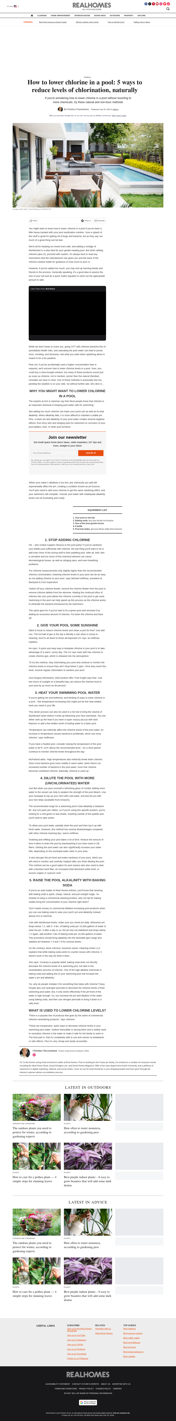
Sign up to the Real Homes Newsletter (79, 1330)
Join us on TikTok (75, 1345)
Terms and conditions (66, 1389)
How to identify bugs (116, 22)
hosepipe (38, 796)
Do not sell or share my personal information (88, 1393)
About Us (105, 1384)
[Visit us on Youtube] (157, 3)
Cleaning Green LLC (89, 948)
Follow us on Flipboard (77, 1358)
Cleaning (42, 15)
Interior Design (82, 15)
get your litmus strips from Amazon (106, 529)
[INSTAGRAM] (35, 1055)
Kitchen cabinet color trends (87, 22)
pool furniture (63, 427)
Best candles (129, 1356)
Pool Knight (80, 678)
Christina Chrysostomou (78, 109)
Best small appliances (133, 1352)
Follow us (87, 221)
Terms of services (62, 460)
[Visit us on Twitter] (149, 3)
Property (128, 15)
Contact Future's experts (85, 1384)
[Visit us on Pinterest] (153, 3)
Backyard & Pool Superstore (43, 582)
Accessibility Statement (58, 1384)
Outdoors (115, 15)
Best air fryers (129, 1347)
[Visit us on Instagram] (160, 3)
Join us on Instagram (76, 1340)
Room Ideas (100, 15)
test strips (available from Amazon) (51, 800)
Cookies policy (103, 1389)
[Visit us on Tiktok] (168, 3)
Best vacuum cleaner (133, 1333)
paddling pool (78, 552)
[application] (67, 313)
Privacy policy (86, 1389)
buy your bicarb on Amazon (101, 520)
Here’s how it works (119, 116)
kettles (54, 723)
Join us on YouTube (76, 1335)
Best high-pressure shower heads (53, 22)
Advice (115, 109)
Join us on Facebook (76, 1354)
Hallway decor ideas (142, 22)
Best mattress (129, 1329)
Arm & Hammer (52, 401)
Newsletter (101, 221)
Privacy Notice (36, 462)
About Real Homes (104, 1333)
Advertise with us (103, 1329)
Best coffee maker (131, 1338)
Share (35, 221)
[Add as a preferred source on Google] (88, 1402)
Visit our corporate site (121, 1413)
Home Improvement (60, 15)
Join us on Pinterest (76, 1349)
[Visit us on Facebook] (146, 3)
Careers (117, 1389)
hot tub (75, 712)
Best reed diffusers (131, 1343)
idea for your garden (61, 250)
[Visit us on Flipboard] (164, 3)
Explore (141, 15)
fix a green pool (73, 610)
